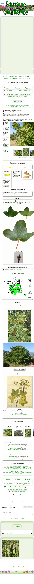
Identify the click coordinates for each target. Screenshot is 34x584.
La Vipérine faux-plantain (12, 445)
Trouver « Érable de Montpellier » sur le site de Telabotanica (18, 468)
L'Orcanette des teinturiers (13, 449)
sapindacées (21, 106)
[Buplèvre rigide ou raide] (10, 548)
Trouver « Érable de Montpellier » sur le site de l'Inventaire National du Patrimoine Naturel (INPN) (18, 470)
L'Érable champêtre (13, 459)
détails (6, 131)
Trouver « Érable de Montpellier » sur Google (18, 466)
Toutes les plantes (8, 88)
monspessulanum (14, 106)
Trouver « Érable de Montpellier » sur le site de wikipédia (18, 467)
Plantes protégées (18, 101)
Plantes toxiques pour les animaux (18, 99)
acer (28, 105)
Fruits (11, 94)
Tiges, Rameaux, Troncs (9, 91)
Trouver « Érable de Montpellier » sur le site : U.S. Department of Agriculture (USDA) (18, 473)
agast (25, 105)
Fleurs (6, 94)
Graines (16, 94)
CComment (21, 518)
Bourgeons (29, 94)
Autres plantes (26, 442)
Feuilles (22, 94)
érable (13, 105)
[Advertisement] (7, 42)
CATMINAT (30, 290)
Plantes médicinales (13, 96)
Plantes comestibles (17, 88)
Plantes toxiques (23, 96)
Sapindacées (6, 126)
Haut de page (17, 501)
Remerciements (8, 566)
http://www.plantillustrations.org (19, 414)
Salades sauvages (28, 88)
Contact (16, 566)
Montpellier (21, 105)
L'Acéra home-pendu (11, 456)
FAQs (21, 566)
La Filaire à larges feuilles (13, 447)
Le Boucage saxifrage (12, 444)
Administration (27, 566)
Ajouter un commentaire (27, 506)
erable (17, 105)
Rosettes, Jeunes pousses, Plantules (24, 91)
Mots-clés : (9, 105)
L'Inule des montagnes (14, 448)
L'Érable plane (13, 457)
